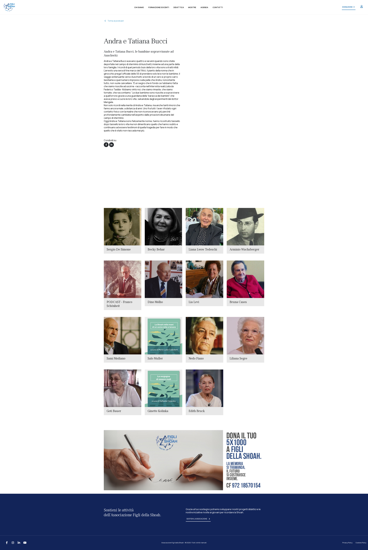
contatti (218, 7)
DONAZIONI (347, 7)
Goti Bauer (114, 411)
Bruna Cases (238, 302)
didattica (179, 7)
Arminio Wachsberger (244, 249)
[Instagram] (13, 542)
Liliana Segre (238, 358)
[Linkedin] (111, 144)
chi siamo (139, 7)
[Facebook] (106, 144)
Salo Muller (155, 358)
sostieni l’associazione (196, 519)
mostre (192, 7)
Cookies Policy (361, 543)
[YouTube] (25, 542)
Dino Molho (155, 302)
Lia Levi (194, 302)
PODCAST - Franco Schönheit (119, 304)
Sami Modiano (116, 358)
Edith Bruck (197, 411)
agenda (204, 7)
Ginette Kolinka (158, 411)
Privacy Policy (347, 543)
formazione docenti (158, 7)
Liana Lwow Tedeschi (203, 249)
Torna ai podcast (116, 20)
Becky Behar (156, 249)
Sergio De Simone (119, 249)
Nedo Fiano (196, 358)
